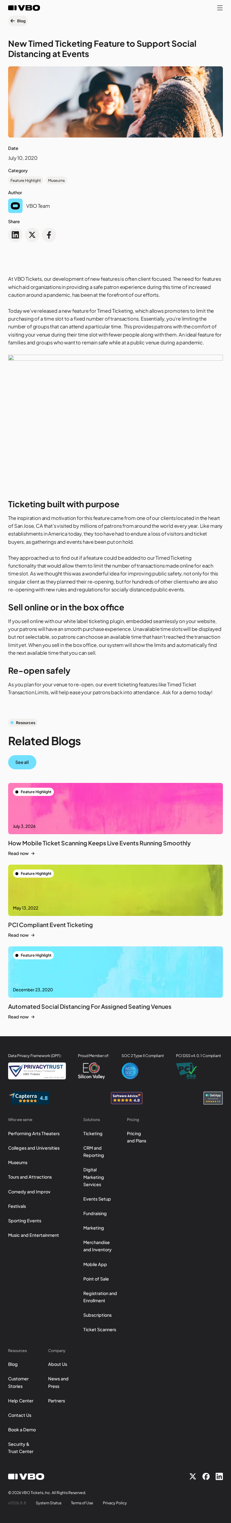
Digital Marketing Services (93, 1177)
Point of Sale (96, 1278)
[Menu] (220, 7)
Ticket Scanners (99, 1329)
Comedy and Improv (29, 1191)
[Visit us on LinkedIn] (219, 1476)
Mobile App (95, 1264)
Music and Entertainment (33, 1235)
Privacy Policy (115, 1502)
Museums (56, 180)
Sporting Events (24, 1220)
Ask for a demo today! (187, 692)
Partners (56, 1400)
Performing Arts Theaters (34, 1133)
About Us (57, 1364)
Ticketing (93, 1133)
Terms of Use (82, 1502)
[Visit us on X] (192, 1476)
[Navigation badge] (29, 1098)
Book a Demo (22, 1429)
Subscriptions (97, 1315)
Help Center (20, 1400)
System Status (48, 1502)
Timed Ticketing (115, 311)
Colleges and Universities (34, 1148)
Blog (13, 1364)
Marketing (93, 1227)
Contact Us (19, 1415)
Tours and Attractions (30, 1176)
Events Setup (97, 1199)
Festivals (17, 1206)
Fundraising (95, 1213)
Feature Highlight (26, 180)
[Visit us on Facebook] (206, 1476)
